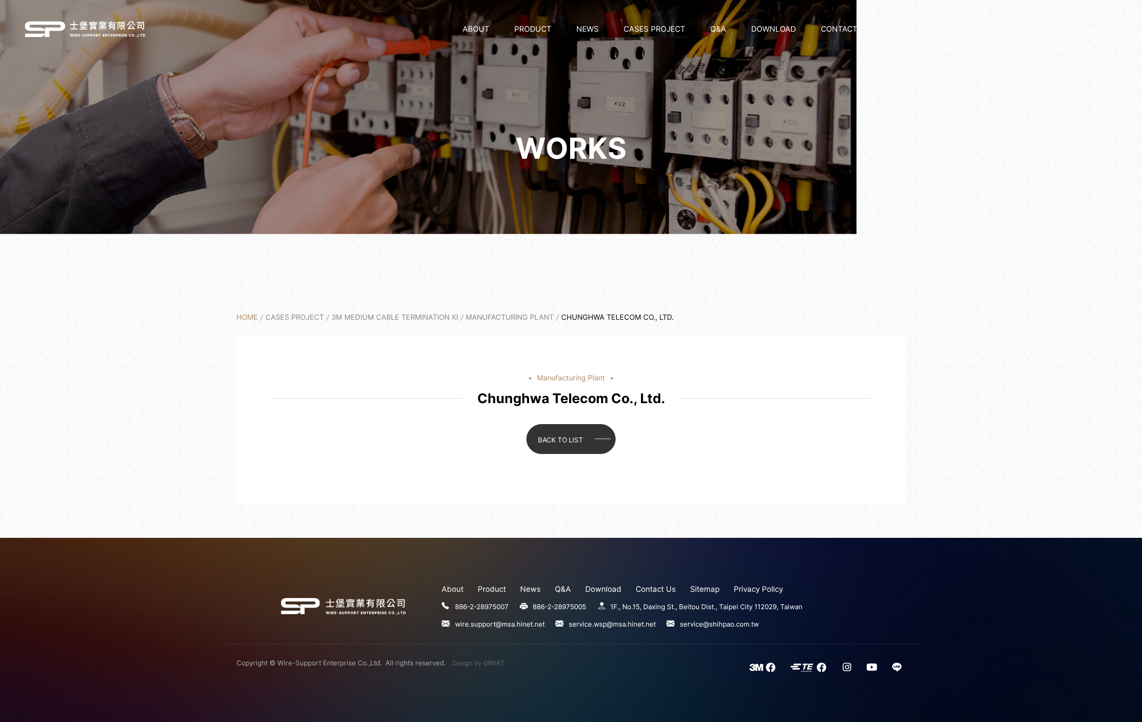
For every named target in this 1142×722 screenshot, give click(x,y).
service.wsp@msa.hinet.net (612, 624)
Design (462, 663)
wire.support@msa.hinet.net (500, 624)
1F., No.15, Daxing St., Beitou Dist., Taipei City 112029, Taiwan (706, 606)
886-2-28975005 (559, 606)
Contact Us (845, 29)
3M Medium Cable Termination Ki (394, 317)
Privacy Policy (758, 589)
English (1095, 29)
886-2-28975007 (482, 606)
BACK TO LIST (560, 440)
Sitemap (705, 589)
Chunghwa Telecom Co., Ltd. (45, 29)
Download (773, 29)
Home (247, 317)
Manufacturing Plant (510, 317)
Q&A (718, 29)
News (587, 29)
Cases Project (654, 29)
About (476, 29)
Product (532, 29)
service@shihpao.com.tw (719, 624)
